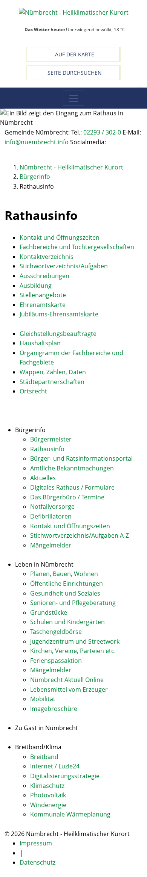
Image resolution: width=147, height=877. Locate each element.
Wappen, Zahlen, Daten (53, 372)
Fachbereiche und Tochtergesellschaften (77, 247)
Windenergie (48, 805)
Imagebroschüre (53, 709)
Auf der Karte (74, 54)
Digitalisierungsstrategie (65, 776)
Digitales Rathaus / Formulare (72, 487)
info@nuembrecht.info (37, 142)
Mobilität (42, 699)
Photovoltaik (48, 795)
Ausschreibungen (44, 276)
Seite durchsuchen (74, 72)
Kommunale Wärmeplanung (70, 814)
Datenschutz (37, 862)
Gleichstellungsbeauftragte (58, 334)
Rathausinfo (47, 449)
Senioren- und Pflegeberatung (73, 603)
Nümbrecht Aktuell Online (67, 680)
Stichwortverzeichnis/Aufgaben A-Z (79, 535)
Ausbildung (36, 285)
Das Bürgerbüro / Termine (67, 497)
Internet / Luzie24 (55, 766)
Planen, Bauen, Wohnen (64, 574)
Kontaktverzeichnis (47, 257)
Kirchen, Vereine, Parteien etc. (73, 651)
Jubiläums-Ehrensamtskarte (59, 314)
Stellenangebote (43, 295)
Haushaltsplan (40, 343)
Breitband (44, 757)
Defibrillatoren (51, 516)
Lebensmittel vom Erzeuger (69, 689)
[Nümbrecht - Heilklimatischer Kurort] (74, 12)
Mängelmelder (50, 545)
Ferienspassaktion (56, 660)
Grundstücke (48, 612)
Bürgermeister (51, 439)
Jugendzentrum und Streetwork (74, 641)
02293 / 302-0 (102, 132)
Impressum (36, 843)
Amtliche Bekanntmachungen (72, 468)
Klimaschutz (47, 786)
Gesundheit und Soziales (65, 593)
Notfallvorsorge (52, 506)
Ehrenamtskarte (43, 305)
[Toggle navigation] (73, 98)
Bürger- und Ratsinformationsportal (81, 458)
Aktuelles (43, 478)
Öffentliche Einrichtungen (66, 583)
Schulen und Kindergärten (67, 622)
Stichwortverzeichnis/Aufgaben (64, 266)
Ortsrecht (33, 391)
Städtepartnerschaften (52, 382)
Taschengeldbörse (56, 632)
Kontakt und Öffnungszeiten (60, 237)
